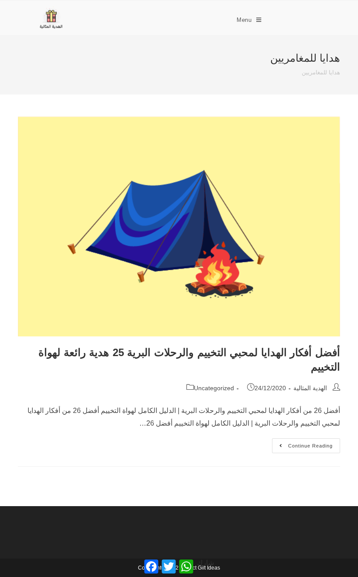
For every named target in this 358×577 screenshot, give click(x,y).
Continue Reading (302, 443)
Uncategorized (214, 388)
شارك (205, 563)
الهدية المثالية (310, 388)
